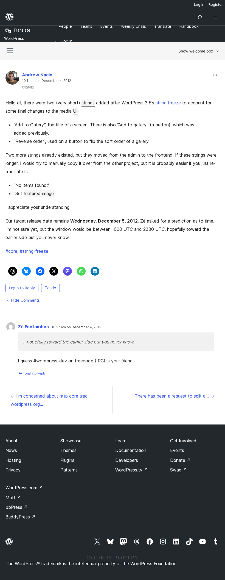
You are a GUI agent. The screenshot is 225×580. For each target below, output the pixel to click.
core (11, 251)
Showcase (70, 440)
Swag (178, 470)
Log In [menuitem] (199, 4)
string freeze (168, 103)
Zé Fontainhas (33, 326)
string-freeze (34, 251)
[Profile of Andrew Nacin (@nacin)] (12, 79)
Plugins (67, 460)
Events (177, 450)
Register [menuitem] (216, 4)
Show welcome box (195, 51)
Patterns (69, 470)
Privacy (13, 470)
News (11, 450)
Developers (126, 460)
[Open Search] (199, 17)
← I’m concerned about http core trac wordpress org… (49, 400)
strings (88, 103)
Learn (120, 440)
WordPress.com (24, 487)
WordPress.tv (131, 470)
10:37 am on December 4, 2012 (76, 327)
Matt (13, 497)
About (11, 440)
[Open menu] (216, 17)
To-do (50, 287)
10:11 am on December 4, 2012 (46, 81)
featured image (39, 193)
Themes (68, 450)
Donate (180, 460)
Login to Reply (22, 287)
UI (75, 111)
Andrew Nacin (37, 74)
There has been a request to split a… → (174, 396)
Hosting (13, 460)
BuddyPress (20, 517)
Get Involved (183, 440)
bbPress (16, 507)
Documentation (130, 450)
